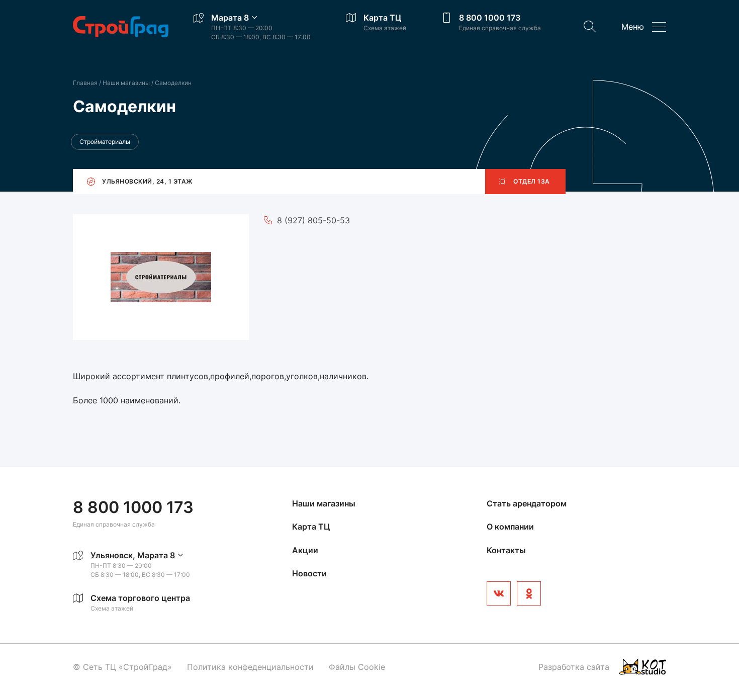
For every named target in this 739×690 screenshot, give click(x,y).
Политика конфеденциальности (250, 667)
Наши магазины (127, 83)
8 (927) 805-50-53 (313, 220)
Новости (309, 573)
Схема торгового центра (140, 598)
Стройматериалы (104, 141)
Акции (305, 550)
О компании (510, 527)
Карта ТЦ (382, 18)
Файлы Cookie (357, 667)
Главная (85, 83)
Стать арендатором (527, 503)
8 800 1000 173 (489, 18)
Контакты (506, 550)
